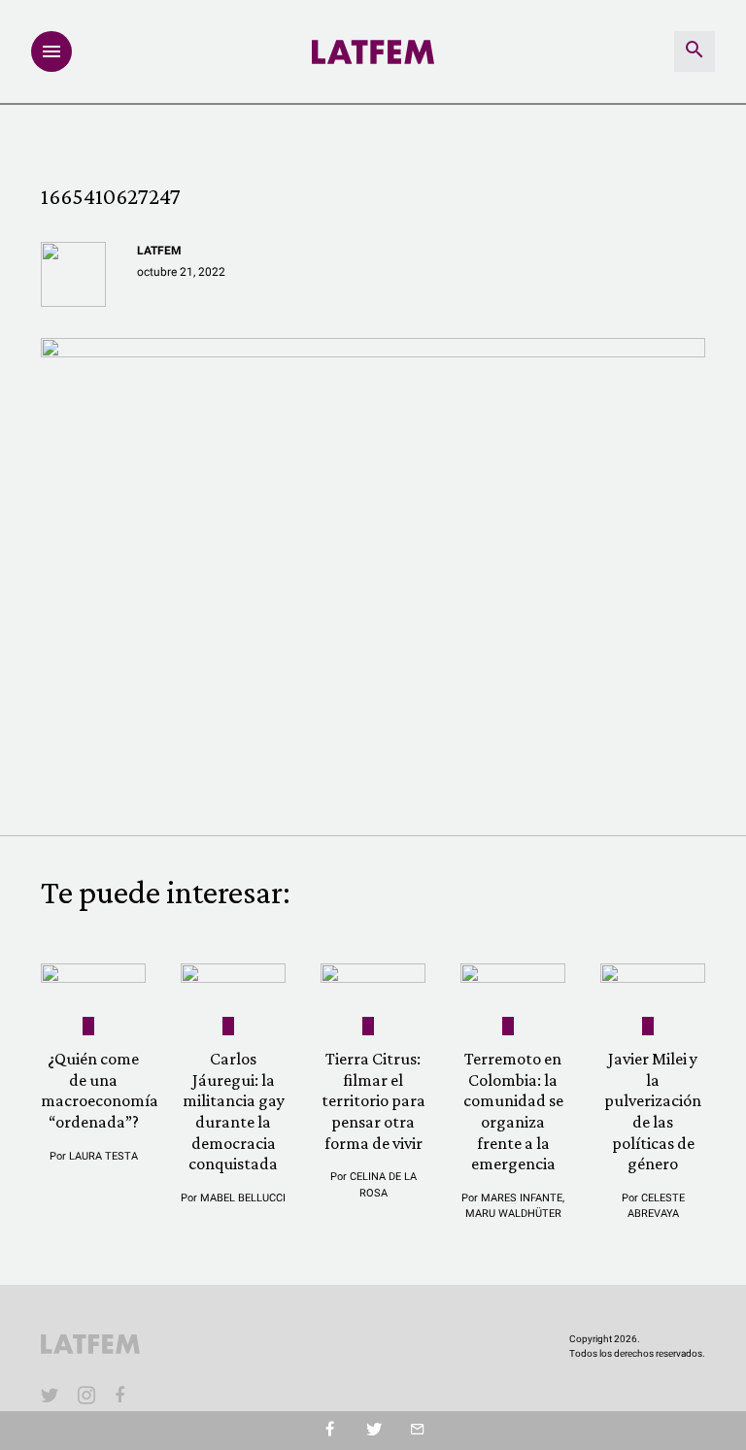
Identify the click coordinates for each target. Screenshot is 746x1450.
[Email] (417, 1430)
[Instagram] (86, 1394)
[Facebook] (123, 1394)
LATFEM (159, 250)
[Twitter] (373, 1430)
